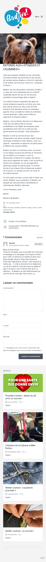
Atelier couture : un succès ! (19, 531)
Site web (6, 336)
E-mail (6, 325)
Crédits (42, 558)
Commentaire (8, 288)
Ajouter (40, 237)
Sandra (12, 243)
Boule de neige (26, 207)
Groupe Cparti (9, 212)
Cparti (34, 207)
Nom (5, 314)
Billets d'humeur (8, 207)
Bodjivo (17, 207)
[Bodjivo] (17, 17)
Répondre (38, 244)
